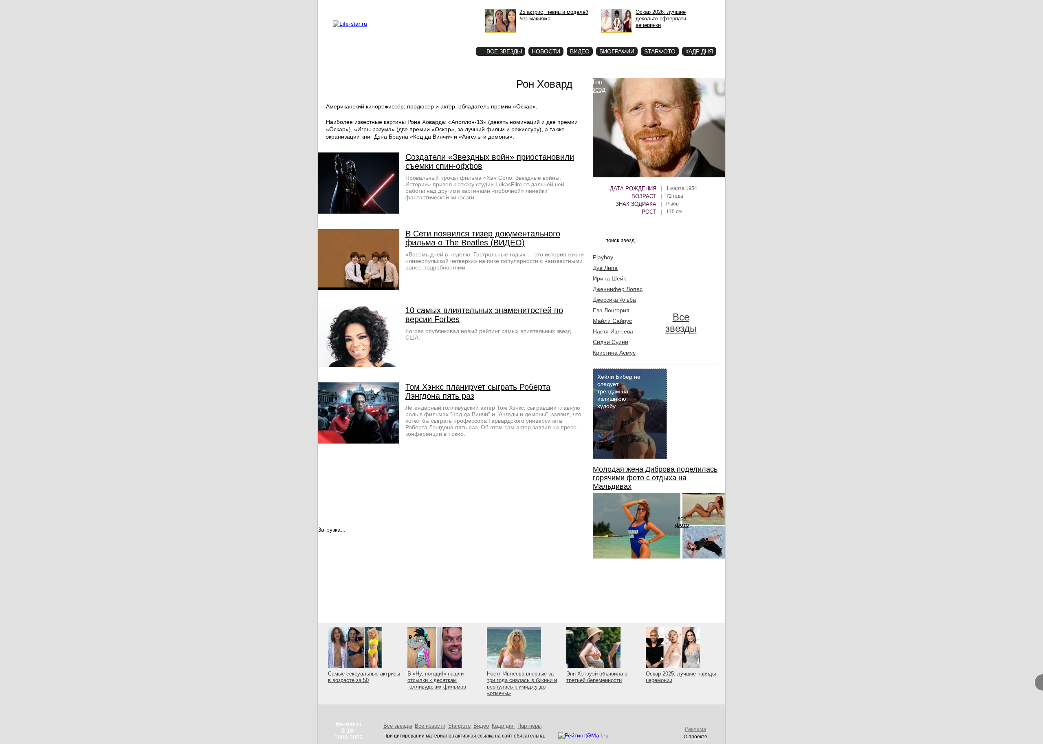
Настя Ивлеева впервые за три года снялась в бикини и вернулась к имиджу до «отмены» (522, 683)
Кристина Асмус (614, 352)
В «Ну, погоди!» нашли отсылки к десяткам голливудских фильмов (436, 680)
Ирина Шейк (609, 278)
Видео (580, 51)
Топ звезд (597, 86)
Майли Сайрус (612, 321)
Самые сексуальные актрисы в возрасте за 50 (364, 677)
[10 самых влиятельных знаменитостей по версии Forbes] (358, 365)
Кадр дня (699, 51)
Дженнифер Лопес (618, 289)
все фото (682, 521)
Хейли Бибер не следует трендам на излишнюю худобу (618, 391)
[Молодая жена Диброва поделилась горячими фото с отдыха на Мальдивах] (636, 556)
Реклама (407, 6)
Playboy (603, 257)
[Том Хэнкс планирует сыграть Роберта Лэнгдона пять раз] (358, 441)
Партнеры (529, 726)
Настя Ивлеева (613, 331)
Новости (546, 51)
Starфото (445, 36)
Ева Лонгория (611, 310)
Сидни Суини (610, 342)
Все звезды (681, 322)
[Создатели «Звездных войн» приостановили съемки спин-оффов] (358, 211)
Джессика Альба (614, 299)
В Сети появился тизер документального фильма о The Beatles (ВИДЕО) (482, 238)
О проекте (384, 6)
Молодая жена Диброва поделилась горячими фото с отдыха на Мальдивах (655, 477)
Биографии (616, 51)
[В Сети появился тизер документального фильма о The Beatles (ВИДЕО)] (358, 288)
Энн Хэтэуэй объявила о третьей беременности (596, 677)
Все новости (430, 726)
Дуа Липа (605, 268)
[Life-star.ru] (350, 23)
